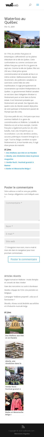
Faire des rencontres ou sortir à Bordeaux (21, 286)
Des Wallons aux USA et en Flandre (21, 153)
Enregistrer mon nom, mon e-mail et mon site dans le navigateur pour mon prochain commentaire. (20, 250)
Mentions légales (22, 433)
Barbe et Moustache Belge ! (18, 168)
